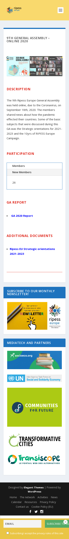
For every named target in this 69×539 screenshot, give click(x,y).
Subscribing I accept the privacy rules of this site (36, 533)
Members (18, 166)
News (54, 497)
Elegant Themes (34, 487)
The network (27, 497)
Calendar (16, 502)
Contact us (22, 506)
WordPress (34, 491)
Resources (30, 502)
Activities (43, 497)
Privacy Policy (48, 502)
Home (13, 497)
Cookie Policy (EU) (42, 506)
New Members (21, 172)
